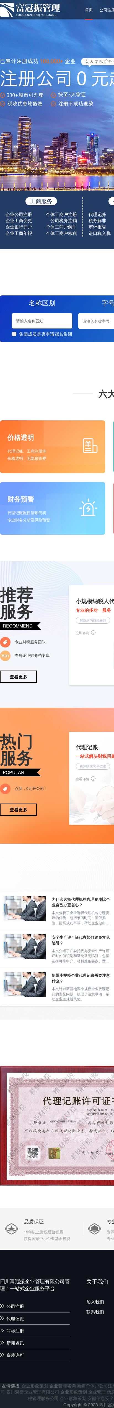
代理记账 (97, 214)
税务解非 (97, 220)
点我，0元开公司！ (31, 788)
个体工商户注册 (61, 214)
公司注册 (15, 1306)
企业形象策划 (35, 1385)
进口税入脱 (100, 233)
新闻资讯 (15, 1343)
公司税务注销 (63, 220)
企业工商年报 (19, 233)
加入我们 (95, 1302)
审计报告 (97, 227)
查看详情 (82, 778)
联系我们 (95, 1312)
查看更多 (18, 676)
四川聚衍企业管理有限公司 (32, 1392)
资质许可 (15, 1355)
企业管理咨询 (62, 1385)
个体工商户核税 (61, 233)
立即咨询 (82, 632)
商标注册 (15, 1331)
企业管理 (97, 1392)
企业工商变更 (19, 220)
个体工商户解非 (61, 227)
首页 (89, 9)
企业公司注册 (19, 214)
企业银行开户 (19, 227)
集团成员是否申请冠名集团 (45, 334)
